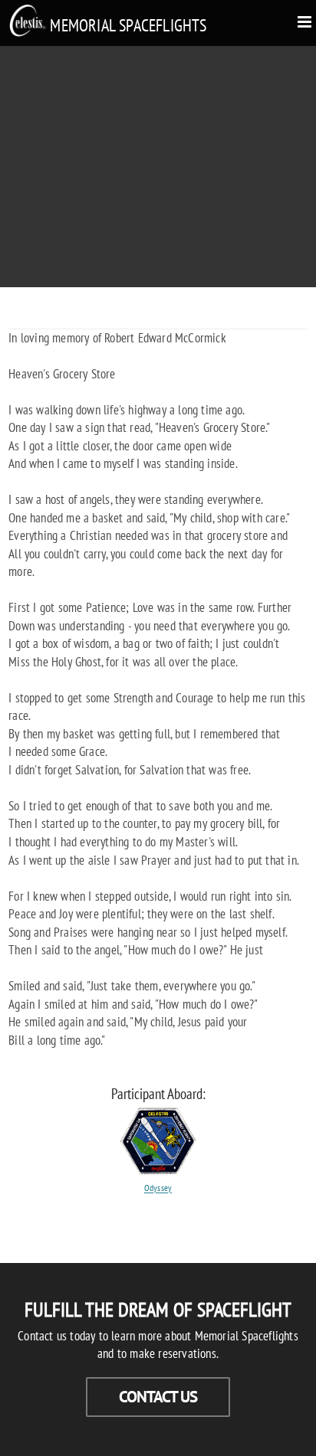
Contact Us (158, 1396)
